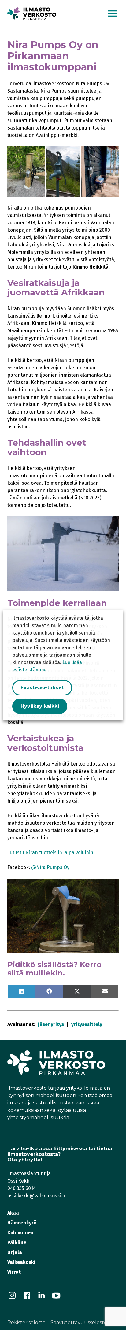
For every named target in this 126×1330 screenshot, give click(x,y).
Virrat (14, 1272)
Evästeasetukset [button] (42, 688)
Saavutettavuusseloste (78, 1322)
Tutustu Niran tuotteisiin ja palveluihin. (50, 852)
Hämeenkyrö (22, 1223)
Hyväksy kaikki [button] (39, 706)
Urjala (14, 1252)
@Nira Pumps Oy (50, 867)
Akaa (13, 1213)
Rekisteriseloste (26, 1322)
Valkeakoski (21, 1262)
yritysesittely (86, 1024)
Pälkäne (16, 1242)
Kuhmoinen (20, 1233)
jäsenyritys (51, 1024)
